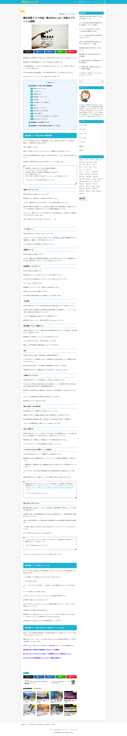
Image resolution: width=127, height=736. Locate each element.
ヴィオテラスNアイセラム (86, 171)
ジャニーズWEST (84, 167)
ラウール (90, 169)
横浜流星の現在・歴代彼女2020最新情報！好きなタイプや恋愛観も (41, 649)
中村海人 (82, 174)
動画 (81, 146)
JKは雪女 (35, 99)
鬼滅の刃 (82, 193)
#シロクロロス (35, 485)
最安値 (82, 181)
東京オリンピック (89, 181)
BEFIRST (83, 159)
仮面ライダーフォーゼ (38, 88)
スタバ (96, 167)
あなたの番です (37, 113)
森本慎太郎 (89, 183)
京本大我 (89, 174)
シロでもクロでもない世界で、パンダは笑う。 (45, 116)
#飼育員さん (57, 487)
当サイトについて (98, 1)
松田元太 (82, 183)
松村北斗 (98, 181)
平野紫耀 (100, 179)
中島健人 (96, 171)
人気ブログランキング (84, 200)
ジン (91, 167)
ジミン (95, 164)
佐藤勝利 (90, 176)
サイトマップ (89, 1)
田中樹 (88, 186)
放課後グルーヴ (36, 94)
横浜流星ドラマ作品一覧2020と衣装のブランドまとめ (44, 125)
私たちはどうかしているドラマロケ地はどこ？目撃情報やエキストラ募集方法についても (47, 653)
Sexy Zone (100, 159)
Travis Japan (90, 162)
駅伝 (94, 191)
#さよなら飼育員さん (47, 487)
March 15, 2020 (43, 493)
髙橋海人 (100, 191)
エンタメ (22, 11)
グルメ (82, 129)
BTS (88, 159)
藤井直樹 (82, 188)
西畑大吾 (96, 188)
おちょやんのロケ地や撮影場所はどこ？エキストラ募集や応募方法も (42, 658)
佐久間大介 (83, 176)
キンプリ (90, 164)
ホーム (74, 1)
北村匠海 (82, 179)
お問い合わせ (81, 1)
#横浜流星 (60, 485)
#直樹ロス (39, 487)
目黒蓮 (93, 186)
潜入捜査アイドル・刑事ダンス (40, 102)
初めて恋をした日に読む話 (39, 110)
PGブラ (93, 159)
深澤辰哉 (82, 186)
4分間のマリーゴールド (38, 108)
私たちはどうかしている (39, 119)
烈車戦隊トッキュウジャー (39, 97)
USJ (97, 162)
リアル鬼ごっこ (36, 91)
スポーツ (82, 133)
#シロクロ (43, 485)
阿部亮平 (89, 191)
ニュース (82, 137)
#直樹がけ (62, 487)
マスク (82, 142)
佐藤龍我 (96, 176)
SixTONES (83, 162)
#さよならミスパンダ (51, 485)
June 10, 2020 (51, 179)
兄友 (33, 105)
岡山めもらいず (30, 2)
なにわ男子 (83, 164)
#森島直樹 (68, 487)
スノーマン (83, 169)
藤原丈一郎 (89, 188)
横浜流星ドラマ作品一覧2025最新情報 (40, 85)
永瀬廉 (95, 183)
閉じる (52, 82)
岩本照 (94, 179)
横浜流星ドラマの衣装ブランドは (39, 122)
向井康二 (89, 179)
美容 (81, 150)
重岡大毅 (82, 191)
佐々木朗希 (95, 174)
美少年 (99, 186)
